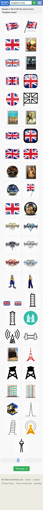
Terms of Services (24, 483)
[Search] (34, 3)
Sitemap (37, 483)
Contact (36, 480)
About (28, 480)
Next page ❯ (21, 468)
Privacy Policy (8, 483)
